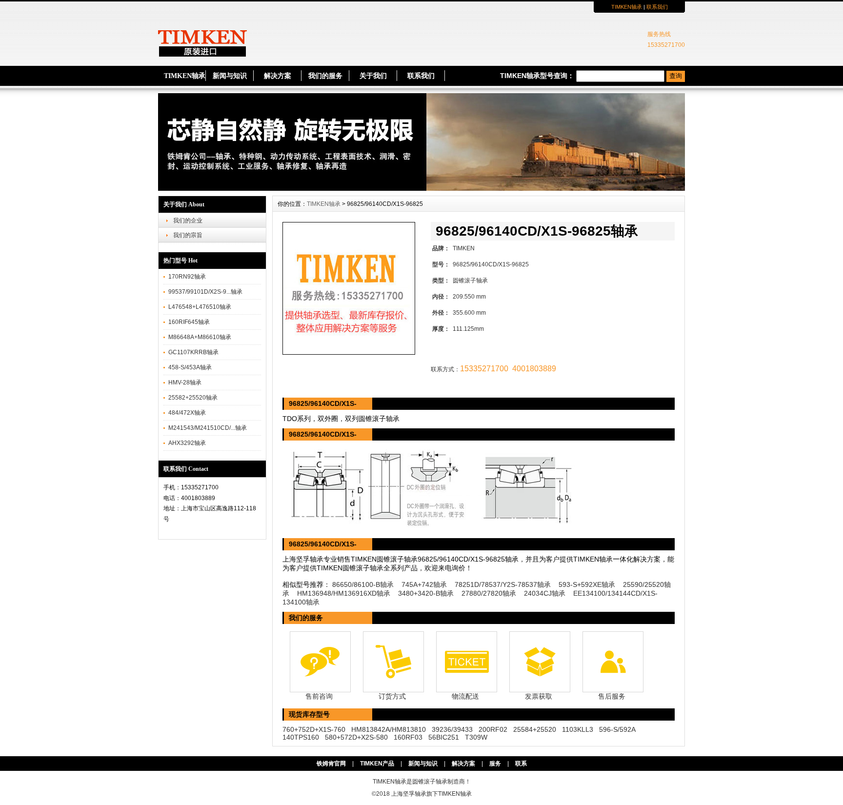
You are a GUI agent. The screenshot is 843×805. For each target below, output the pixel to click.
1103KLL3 (577, 729)
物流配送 (465, 696)
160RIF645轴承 (189, 322)
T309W (476, 737)
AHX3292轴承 (187, 443)
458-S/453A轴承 (190, 367)
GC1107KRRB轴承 (193, 352)
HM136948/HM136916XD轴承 (343, 593)
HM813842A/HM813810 (388, 729)
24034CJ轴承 (544, 593)
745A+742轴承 (424, 584)
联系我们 (657, 7)
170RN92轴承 (187, 276)
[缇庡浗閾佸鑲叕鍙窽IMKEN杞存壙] (421, 188)
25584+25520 (534, 729)
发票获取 (538, 696)
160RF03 (408, 737)
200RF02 (493, 729)
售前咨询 (319, 696)
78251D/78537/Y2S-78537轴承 (503, 584)
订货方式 (392, 696)
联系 (521, 763)
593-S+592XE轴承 (587, 584)
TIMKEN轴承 (626, 7)
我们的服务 (325, 76)
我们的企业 (187, 220)
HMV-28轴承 (184, 382)
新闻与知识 (230, 76)
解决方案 (277, 76)
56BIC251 (443, 737)
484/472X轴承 (187, 412)
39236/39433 (452, 729)
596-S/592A (617, 729)
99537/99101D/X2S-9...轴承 (205, 291)
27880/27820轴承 (489, 593)
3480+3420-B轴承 (426, 593)
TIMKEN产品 (377, 763)
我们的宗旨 (187, 235)
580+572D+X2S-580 (356, 737)
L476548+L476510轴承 (199, 306)
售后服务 (611, 696)
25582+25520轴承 (193, 397)
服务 (495, 763)
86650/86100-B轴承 (363, 584)
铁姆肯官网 (331, 763)
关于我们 (373, 76)
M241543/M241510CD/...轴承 (207, 427)
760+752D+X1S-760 (313, 729)
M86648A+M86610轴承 (199, 337)
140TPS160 (300, 737)
